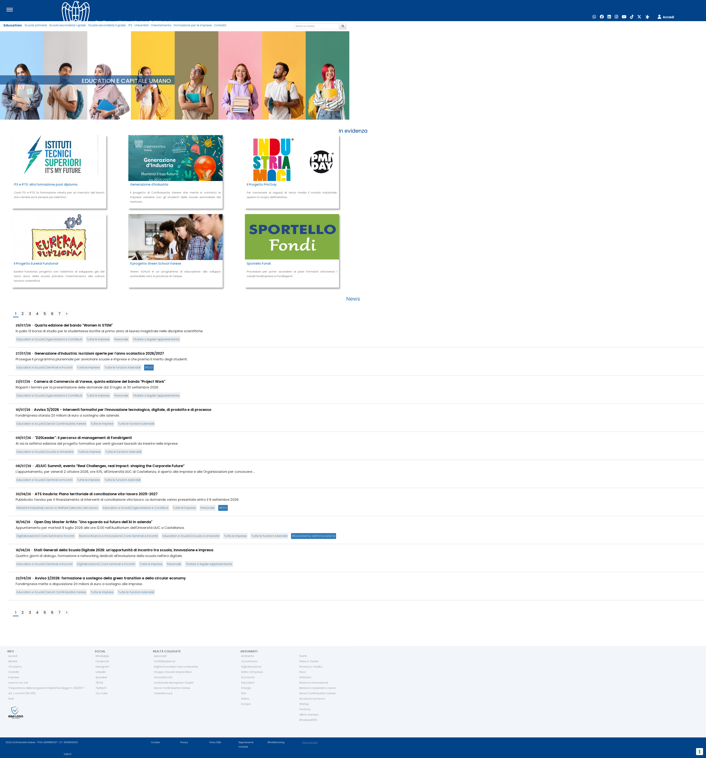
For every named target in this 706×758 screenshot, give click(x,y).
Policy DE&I (215, 742)
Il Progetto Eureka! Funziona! (36, 263)
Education (12, 25)
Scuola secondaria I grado (67, 25)
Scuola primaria (36, 25)
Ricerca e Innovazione (313, 682)
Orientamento (161, 25)
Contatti (220, 25)
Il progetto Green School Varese (155, 263)
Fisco (302, 672)
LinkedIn (101, 672)
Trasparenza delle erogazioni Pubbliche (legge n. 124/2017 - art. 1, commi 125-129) (46, 690)
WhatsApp (102, 656)
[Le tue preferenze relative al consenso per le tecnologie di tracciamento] (699, 751)
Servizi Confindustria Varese (172, 688)
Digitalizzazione (251, 667)
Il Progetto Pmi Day (262, 184)
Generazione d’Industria (149, 184)
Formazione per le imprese (193, 25)
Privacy (184, 742)
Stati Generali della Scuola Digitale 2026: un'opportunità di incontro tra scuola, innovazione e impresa (123, 550)
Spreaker (101, 677)
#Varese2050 (308, 720)
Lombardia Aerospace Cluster (174, 682)
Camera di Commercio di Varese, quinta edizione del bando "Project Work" (99, 381)
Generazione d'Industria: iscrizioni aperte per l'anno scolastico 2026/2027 (99, 353)
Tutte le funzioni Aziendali (122, 367)
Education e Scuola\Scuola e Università (45, 452)
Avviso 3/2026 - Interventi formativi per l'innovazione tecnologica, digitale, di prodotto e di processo (122, 409)
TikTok (99, 682)
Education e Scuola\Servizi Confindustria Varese (51, 424)
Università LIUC (163, 677)
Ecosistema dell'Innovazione (314, 536)
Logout (67, 753)
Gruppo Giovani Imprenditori (173, 672)
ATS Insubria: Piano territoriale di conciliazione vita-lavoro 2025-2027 (96, 494)
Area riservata (310, 742)
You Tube (102, 693)
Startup (304, 704)
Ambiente (247, 656)
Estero (245, 698)
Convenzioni (249, 661)
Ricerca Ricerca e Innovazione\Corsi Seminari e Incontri (118, 536)
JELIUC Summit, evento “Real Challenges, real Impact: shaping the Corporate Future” (110, 465)
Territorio (305, 709)
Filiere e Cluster (309, 661)
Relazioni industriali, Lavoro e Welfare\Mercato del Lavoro (57, 508)
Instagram (102, 667)
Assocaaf (160, 656)
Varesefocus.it (163, 693)
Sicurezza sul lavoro (312, 698)
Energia (246, 688)
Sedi (11, 698)
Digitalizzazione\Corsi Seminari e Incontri (45, 536)
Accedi (12, 656)
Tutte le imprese (98, 339)
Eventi (303, 656)
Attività (12, 661)
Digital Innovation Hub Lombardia (176, 667)
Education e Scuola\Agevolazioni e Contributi (49, 339)
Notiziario (305, 677)
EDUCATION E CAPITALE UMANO (126, 81)
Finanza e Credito (310, 667)
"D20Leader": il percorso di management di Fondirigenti (83, 437)
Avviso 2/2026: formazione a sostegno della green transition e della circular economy (110, 578)
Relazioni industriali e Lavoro (317, 688)
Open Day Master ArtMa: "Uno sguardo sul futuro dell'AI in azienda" (93, 521)
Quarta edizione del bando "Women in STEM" (74, 325)
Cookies (155, 742)
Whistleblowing (276, 742)
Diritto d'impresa (252, 672)
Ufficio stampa (308, 714)
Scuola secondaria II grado (107, 25)
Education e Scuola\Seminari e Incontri (44, 367)
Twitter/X (101, 688)
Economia (248, 677)
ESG (150, 367)
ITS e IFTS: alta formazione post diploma (45, 184)
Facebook (102, 661)
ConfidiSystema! (164, 661)
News (353, 298)
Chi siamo (15, 667)
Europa (246, 704)
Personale (121, 339)
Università (141, 25)
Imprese (13, 677)
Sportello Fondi (259, 263)
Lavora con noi (18, 682)
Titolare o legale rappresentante (156, 339)
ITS (130, 25)
